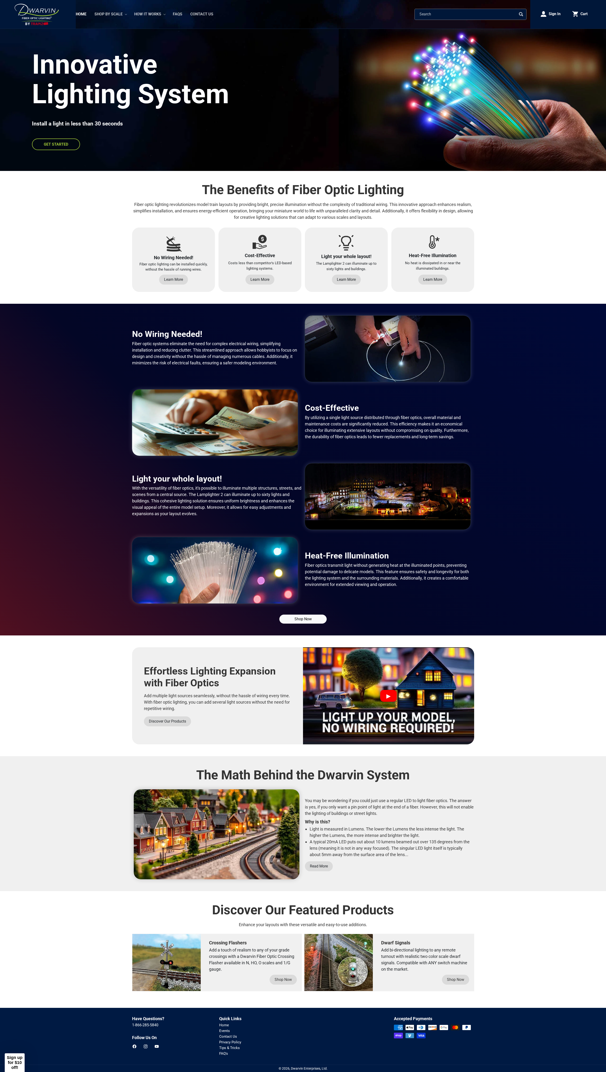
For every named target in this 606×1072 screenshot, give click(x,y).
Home (224, 1025)
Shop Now (303, 619)
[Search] (521, 14)
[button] (110, 14)
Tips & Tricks (229, 1048)
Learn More (173, 279)
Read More (319, 866)
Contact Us (228, 1036)
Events (224, 1031)
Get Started (56, 144)
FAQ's (223, 1053)
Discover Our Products (167, 721)
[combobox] (470, 14)
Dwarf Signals (395, 943)
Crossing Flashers (228, 943)
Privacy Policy (230, 1042)
